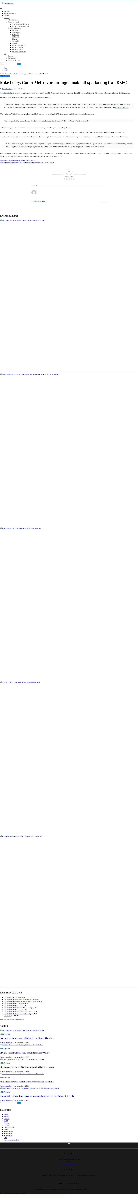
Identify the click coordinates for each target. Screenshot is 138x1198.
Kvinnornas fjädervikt (19, 45)
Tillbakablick (8, 1133)
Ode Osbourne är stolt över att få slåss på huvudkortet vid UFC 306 (27, 1038)
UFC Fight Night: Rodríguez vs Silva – (16, 1014)
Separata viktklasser (14, 28)
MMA (2, 76)
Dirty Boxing (66, 128)
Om (5, 54)
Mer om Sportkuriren (95, 1189)
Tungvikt (15, 30)
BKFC (93, 93)
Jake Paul (34, 97)
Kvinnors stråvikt (17, 49)
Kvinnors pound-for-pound (20, 26)
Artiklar (6, 1116)
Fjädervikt (15, 41)
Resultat (6, 16)
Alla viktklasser (13, 20)
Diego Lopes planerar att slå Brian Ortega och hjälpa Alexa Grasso (27, 1067)
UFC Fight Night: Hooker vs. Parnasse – (17, 1008)
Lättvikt (14, 39)
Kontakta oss (12, 58)
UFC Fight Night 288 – (11, 1010)
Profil (6, 1129)
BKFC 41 (115, 153)
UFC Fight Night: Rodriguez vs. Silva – (16, 1012)
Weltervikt (15, 37)
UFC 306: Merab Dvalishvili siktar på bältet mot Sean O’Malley (24, 1052)
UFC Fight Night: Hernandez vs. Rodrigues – (18, 999)
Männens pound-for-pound (20, 24)
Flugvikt (14, 43)
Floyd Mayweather (121, 107)
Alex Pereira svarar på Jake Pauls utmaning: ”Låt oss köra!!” (17, 160)
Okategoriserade (9, 1127)
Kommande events (10, 13)
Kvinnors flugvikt (17, 47)
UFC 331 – (7, 1016)
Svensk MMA (8, 1131)
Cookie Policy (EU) (14, 60)
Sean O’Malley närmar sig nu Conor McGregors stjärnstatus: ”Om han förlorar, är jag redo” (37, 1096)
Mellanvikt (15, 35)
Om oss (10, 56)
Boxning (6, 1119)
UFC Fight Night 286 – (11, 1004)
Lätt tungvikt (16, 32)
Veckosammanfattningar (11, 1140)
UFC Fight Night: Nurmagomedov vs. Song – (18, 1002)
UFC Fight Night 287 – (11, 1006)
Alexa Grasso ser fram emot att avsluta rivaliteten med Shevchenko (27, 1081)
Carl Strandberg (7, 89)
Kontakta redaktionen (69, 1163)
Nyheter (6, 11)
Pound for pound (13, 22)
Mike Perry (4, 93)
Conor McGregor (49, 93)
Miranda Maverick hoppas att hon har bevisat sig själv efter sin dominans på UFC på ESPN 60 (27, 163)
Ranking (6, 18)
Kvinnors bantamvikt (19, 52)
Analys (6, 1114)
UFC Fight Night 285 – (11, 997)
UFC (5, 1138)
